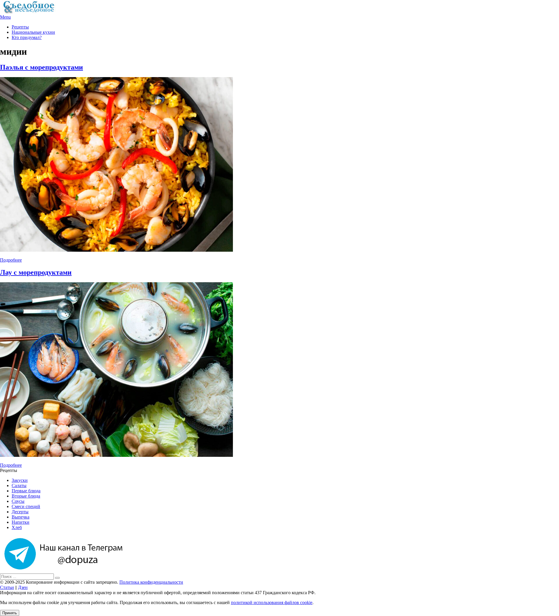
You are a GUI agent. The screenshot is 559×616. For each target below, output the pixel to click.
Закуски (20, 480)
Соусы (18, 501)
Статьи (7, 587)
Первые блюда (26, 490)
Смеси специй (26, 506)
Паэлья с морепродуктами (41, 67)
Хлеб (17, 527)
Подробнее (11, 260)
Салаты (19, 485)
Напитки (20, 522)
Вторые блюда (26, 495)
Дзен (23, 587)
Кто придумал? (27, 37)
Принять (9, 613)
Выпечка (20, 516)
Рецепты (20, 26)
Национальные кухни (33, 32)
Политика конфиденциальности (151, 582)
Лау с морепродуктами (36, 272)
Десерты (20, 511)
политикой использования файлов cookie (271, 602)
